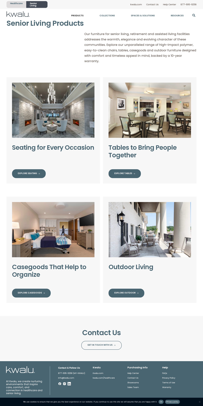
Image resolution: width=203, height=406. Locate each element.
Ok (161, 402)
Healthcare (16, 3)
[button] (194, 15)
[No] (199, 401)
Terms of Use (168, 383)
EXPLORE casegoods (30, 293)
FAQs (164, 373)
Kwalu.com (98, 373)
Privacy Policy (168, 378)
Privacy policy (172, 402)
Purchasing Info (137, 368)
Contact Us (152, 5)
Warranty (166, 387)
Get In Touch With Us (100, 345)
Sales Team (133, 387)
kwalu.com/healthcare (104, 378)
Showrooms (133, 383)
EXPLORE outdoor (125, 293)
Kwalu (97, 368)
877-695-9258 (189, 5)
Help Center (169, 5)
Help (165, 368)
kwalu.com (136, 5)
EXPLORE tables (123, 173)
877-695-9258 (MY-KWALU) (71, 373)
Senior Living (33, 4)
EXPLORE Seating (27, 173)
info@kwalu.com (66, 378)
